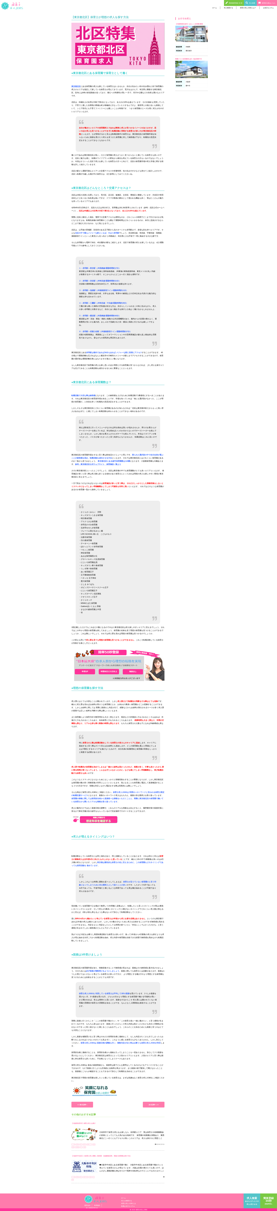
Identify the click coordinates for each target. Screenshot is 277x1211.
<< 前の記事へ (82, 1105)
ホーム (214, 8)
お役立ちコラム (268, 8)
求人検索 (252, 3)
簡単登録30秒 (268, 1200)
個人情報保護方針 (92, 1208)
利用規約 (97, 1205)
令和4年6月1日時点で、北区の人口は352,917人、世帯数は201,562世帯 (100, 208)
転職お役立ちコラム (128, 1206)
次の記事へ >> (154, 1105)
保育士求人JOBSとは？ (248, 8)
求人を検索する (126, 1201)
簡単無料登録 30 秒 (235, 3)
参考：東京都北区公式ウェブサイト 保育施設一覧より (98, 464)
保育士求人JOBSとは (128, 1203)
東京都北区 (76, 86)
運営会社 (87, 1205)
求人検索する (228, 8)
